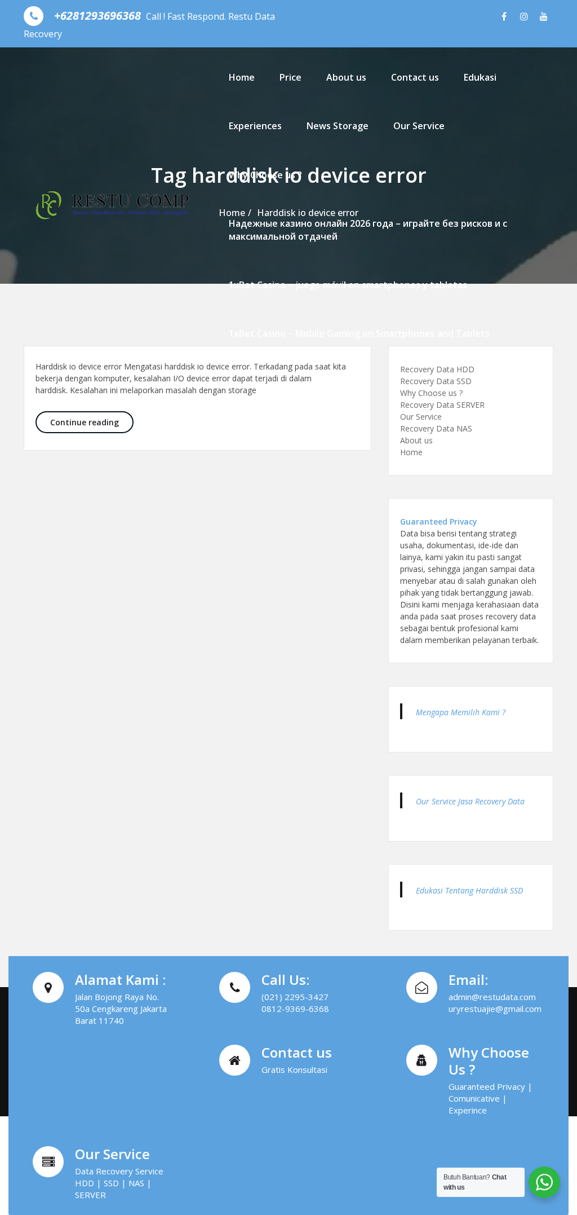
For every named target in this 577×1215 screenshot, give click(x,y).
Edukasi (480, 77)
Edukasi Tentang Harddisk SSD (469, 890)
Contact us (415, 77)
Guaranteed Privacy (438, 521)
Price (290, 77)
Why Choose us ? (265, 175)
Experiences (255, 126)
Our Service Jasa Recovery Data (470, 801)
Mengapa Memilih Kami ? (460, 712)
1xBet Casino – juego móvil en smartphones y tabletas (348, 285)
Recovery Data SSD (436, 381)
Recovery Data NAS (436, 428)
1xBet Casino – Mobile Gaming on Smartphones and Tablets (359, 333)
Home (242, 77)
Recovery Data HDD (437, 369)
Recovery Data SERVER (442, 404)
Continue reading (92, 422)
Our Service (419, 126)
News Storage (338, 126)
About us (346, 77)
